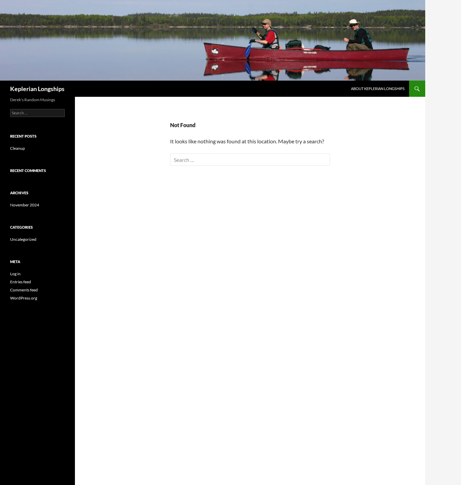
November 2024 (24, 204)
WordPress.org (23, 298)
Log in (15, 273)
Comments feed (24, 289)
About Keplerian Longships (378, 88)
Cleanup (17, 148)
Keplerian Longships (37, 88)
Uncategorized (23, 239)
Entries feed (20, 281)
